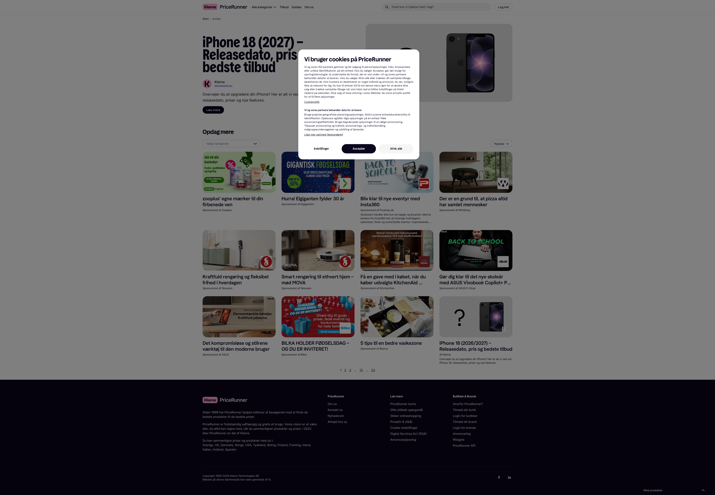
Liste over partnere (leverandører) (323, 134)
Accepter (359, 148)
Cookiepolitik (312, 102)
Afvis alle (396, 148)
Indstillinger (321, 148)
